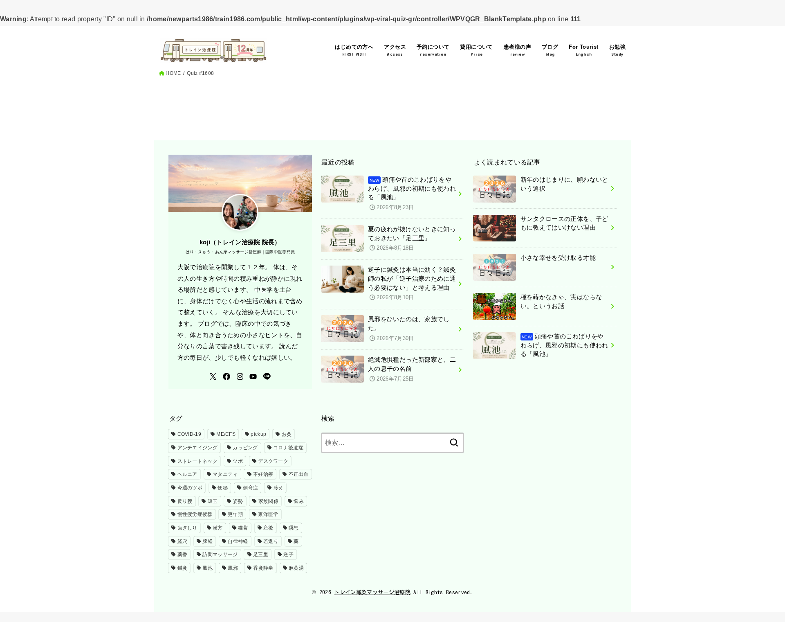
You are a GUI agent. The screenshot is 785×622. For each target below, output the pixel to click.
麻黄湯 (296, 568)
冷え (279, 488)
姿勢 (238, 501)
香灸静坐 (263, 568)
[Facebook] (226, 376)
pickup (258, 434)
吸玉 (213, 501)
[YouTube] (253, 376)
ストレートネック (197, 461)
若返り (270, 541)
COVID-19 (189, 434)
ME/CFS (226, 434)
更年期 (235, 514)
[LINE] (267, 376)
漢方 (218, 528)
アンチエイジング (197, 448)
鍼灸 (182, 568)
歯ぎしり (187, 528)
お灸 (287, 434)
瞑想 (294, 528)
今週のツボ (190, 488)
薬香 (182, 554)
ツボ (238, 461)
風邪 (233, 568)
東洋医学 (268, 514)
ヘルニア (187, 474)
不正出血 (299, 474)
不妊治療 (263, 474)
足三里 (260, 554)
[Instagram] (240, 376)
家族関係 (268, 501)
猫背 (243, 528)
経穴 (182, 541)
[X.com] (213, 376)
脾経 (207, 541)
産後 (268, 528)
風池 (207, 568)
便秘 (223, 488)
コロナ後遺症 (288, 448)
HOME (173, 73)
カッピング (245, 448)
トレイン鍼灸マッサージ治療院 (372, 592)
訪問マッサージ (220, 554)
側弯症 (250, 488)
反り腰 (185, 501)
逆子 (288, 554)
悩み (299, 501)
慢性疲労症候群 (195, 514)
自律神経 (238, 541)
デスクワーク (273, 461)
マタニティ (225, 474)
